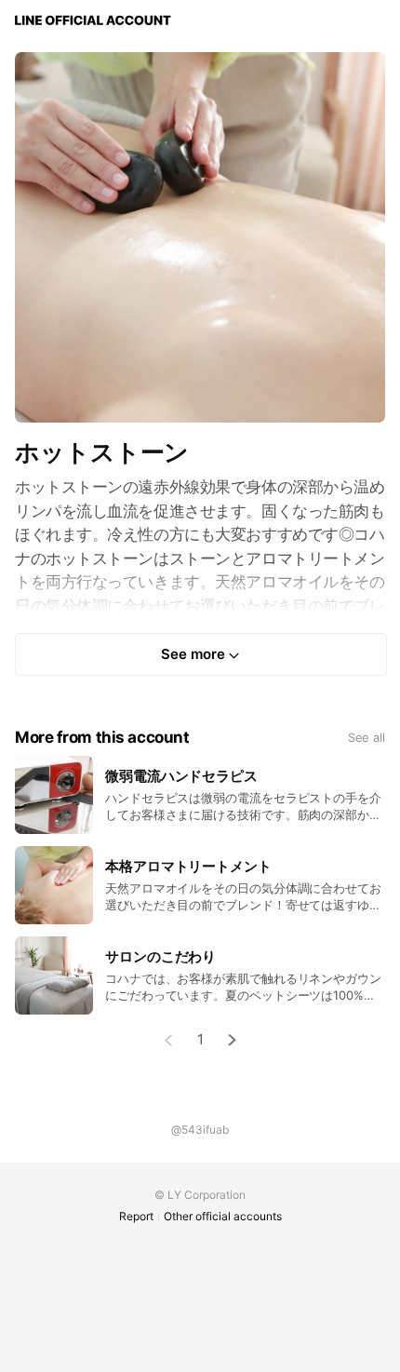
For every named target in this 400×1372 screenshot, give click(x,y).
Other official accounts (223, 1216)
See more (193, 654)
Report (136, 1216)
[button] (232, 1040)
